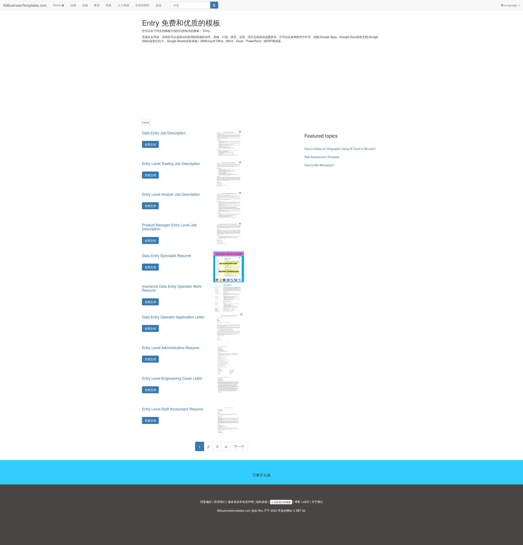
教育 (97, 5)
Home (57, 5)
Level (145, 122)
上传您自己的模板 (281, 502)
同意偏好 (206, 502)
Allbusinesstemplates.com (233, 510)
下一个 (239, 446)
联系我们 (220, 502)
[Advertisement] (261, 81)
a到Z (306, 502)
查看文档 (150, 144)
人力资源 (123, 5)
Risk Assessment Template (321, 157)
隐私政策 (262, 502)
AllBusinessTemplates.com (25, 5)
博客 (297, 502)
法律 (73, 5)
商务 (109, 5)
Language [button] (510, 5)
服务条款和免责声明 (241, 502)
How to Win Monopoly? (319, 165)
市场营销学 (142, 5)
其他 (158, 5)
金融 (85, 5)
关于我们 (317, 502)
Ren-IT (262, 510)
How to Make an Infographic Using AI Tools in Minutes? (340, 149)
